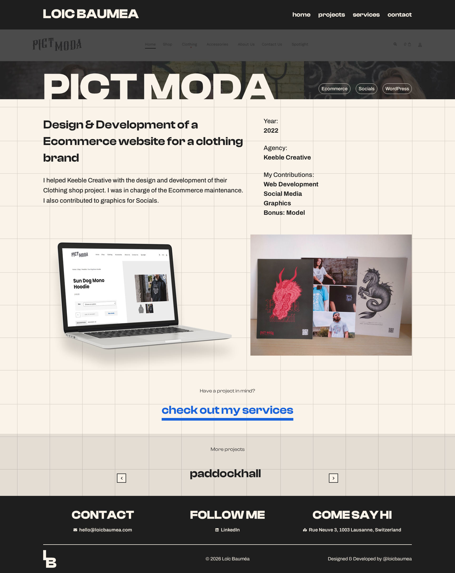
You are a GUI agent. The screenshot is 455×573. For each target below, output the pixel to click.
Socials (366, 88)
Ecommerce (335, 88)
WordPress (397, 88)
